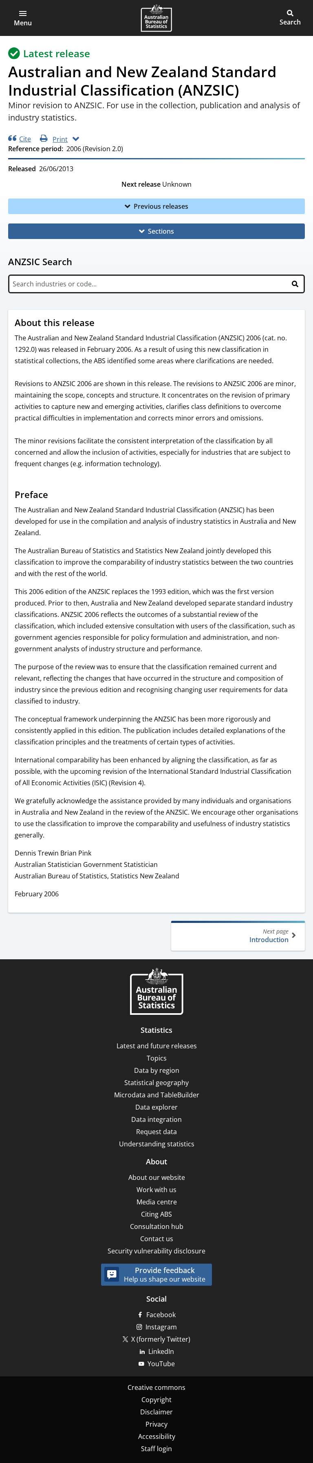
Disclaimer (156, 1411)
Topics (157, 1058)
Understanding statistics (156, 1143)
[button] (22, 18)
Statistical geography (156, 1082)
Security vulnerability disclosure (156, 1250)
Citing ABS (156, 1214)
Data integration (156, 1119)
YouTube (161, 1363)
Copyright (156, 1399)
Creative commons (156, 1387)
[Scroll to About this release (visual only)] (102, 323)
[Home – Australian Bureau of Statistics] (156, 992)
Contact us (156, 1238)
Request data (156, 1131)
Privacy (156, 1424)
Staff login (156, 1448)
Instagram (161, 1326)
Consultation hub (156, 1226)
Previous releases (161, 206)
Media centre (157, 1201)
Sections (161, 231)
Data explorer (156, 1107)
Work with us (156, 1189)
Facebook (161, 1314)
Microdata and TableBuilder (156, 1094)
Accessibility (156, 1436)
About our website (156, 1177)
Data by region (156, 1070)
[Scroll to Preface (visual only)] (55, 495)
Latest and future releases (157, 1045)
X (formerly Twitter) (160, 1339)
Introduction (269, 935)
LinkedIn (161, 1351)
